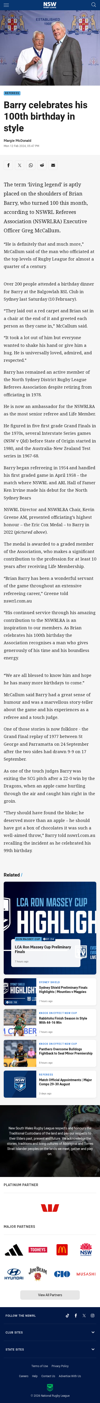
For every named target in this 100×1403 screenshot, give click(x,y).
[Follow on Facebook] (76, 1315)
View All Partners (50, 1295)
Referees (12, 93)
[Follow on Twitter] (84, 1315)
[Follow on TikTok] (67, 1315)
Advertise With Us (70, 1376)
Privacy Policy (60, 1366)
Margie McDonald (17, 140)
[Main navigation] (6, 5)
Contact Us (48, 1376)
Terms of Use (39, 1366)
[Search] (93, 5)
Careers (23, 1376)
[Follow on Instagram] (92, 1315)
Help (35, 1376)
